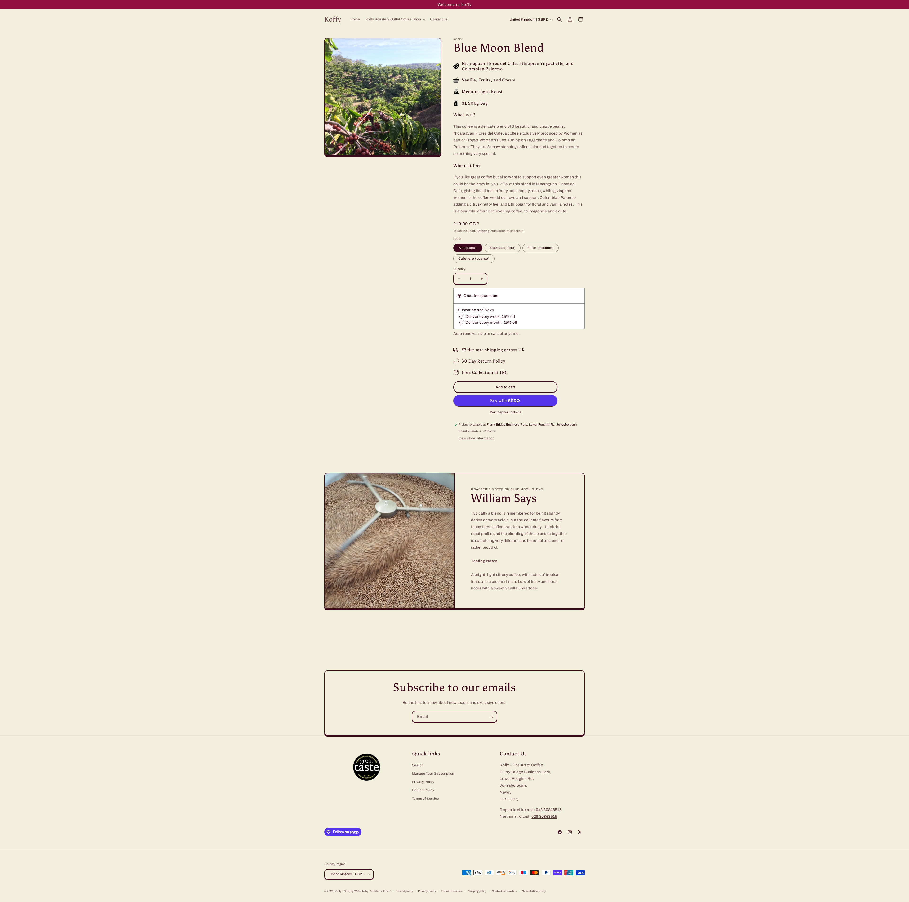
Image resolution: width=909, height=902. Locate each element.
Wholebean (467, 248)
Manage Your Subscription (433, 773)
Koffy (338, 891)
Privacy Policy (423, 782)
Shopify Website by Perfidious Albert (367, 891)
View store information (477, 438)
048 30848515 (548, 810)
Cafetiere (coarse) (474, 258)
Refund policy (404, 891)
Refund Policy (423, 790)
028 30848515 (544, 816)
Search (418, 765)
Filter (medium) (540, 248)
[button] (395, 19)
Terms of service (452, 891)
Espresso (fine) (503, 248)
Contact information (504, 891)
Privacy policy (427, 891)
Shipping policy (477, 891)
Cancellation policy (534, 891)
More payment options (505, 412)
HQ (503, 372)
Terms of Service (425, 798)
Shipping (483, 231)
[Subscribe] (491, 716)
